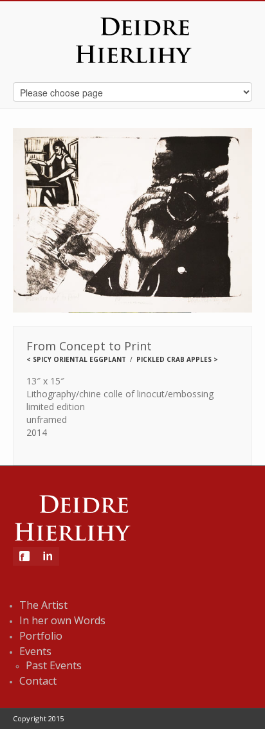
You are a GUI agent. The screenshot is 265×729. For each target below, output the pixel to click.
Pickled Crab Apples (174, 359)
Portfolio (40, 636)
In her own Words (62, 620)
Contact (38, 681)
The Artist (43, 605)
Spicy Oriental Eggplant (79, 359)
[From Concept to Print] (132, 221)
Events (35, 651)
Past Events (54, 665)
